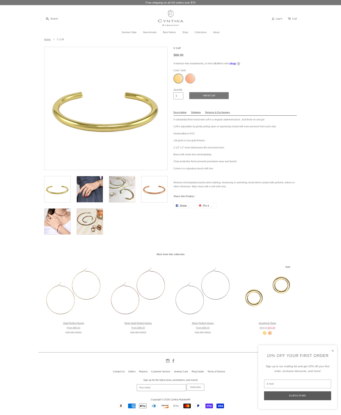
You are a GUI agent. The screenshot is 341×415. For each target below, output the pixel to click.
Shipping (196, 112)
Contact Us (119, 371)
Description (179, 112)
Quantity (177, 89)
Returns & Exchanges (217, 112)
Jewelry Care (181, 371)
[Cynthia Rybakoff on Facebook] (173, 362)
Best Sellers (169, 32)
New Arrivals (149, 32)
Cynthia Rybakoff (179, 399)
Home (47, 39)
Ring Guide (198, 371)
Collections (201, 32)
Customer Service (160, 371)
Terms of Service (216, 371)
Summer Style (129, 32)
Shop (185, 32)
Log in (279, 18)
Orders (132, 371)
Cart (294, 18)
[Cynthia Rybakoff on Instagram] (167, 362)
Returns (143, 371)
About (216, 32)
